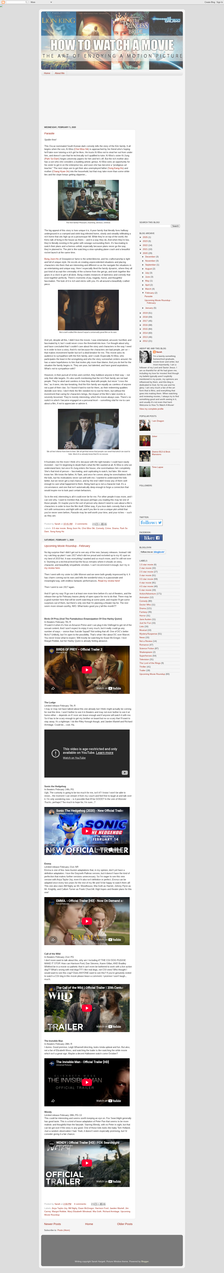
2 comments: (81, 524)
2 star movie (145, 568)
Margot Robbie (59, 1211)
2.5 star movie (146, 572)
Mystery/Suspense (148, 634)
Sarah (159, 352)
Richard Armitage (111, 1211)
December (150, 257)
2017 (145, 321)
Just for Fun (145, 623)
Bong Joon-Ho (51, 259)
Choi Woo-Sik (81, 149)
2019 (145, 313)
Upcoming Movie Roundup (152, 674)
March (148, 289)
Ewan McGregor (86, 1208)
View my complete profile (151, 409)
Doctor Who (145, 605)
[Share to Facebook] (102, 524)
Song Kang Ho (57, 531)
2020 (145, 253)
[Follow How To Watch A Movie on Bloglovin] (152, 553)
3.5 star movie (59, 528)
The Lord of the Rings (149, 663)
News (142, 637)
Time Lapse (157, 467)
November (150, 261)
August (149, 269)
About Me (59, 73)
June (148, 277)
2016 (145, 325)
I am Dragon (158, 421)
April (147, 285)
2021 (145, 249)
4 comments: (80, 1204)
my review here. (52, 568)
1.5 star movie (146, 564)
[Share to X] (99, 524)
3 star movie (145, 575)
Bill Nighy (72, 1208)
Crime (108, 528)
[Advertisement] (112, 101)
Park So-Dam (52, 159)
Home (47, 73)
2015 (145, 329)
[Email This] (93, 524)
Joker (154, 436)
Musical (143, 630)
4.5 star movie (146, 586)
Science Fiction (146, 648)
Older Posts (125, 1224)
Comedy (100, 528)
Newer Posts (52, 1224)
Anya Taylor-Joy (59, 1208)
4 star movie (145, 583)
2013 (145, 337)
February (150, 293)
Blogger (145, 1261)
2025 (145, 237)
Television (144, 659)
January (149, 308)
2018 (145, 317)
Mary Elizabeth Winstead (79, 1211)
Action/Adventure (147, 594)
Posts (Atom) (63, 1230)
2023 (145, 241)
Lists (141, 626)
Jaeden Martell (117, 1208)
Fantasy (143, 612)
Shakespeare (145, 652)
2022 (145, 245)
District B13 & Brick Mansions (161, 453)
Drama (115, 528)
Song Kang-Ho (115, 168)
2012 (145, 341)
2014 (145, 333)
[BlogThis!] (96, 524)
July (147, 273)
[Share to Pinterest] (105, 524)
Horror (142, 616)
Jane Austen (145, 619)
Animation (144, 597)
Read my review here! (109, 581)
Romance (144, 645)
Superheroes (145, 656)
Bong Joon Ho (74, 528)
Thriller (142, 667)
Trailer (142, 670)
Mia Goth (97, 1211)
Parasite (49, 133)
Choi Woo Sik (88, 528)
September (150, 265)
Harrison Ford (101, 1208)
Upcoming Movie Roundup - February (67, 545)
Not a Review (145, 641)
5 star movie (145, 590)
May (147, 281)
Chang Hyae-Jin (61, 171)
